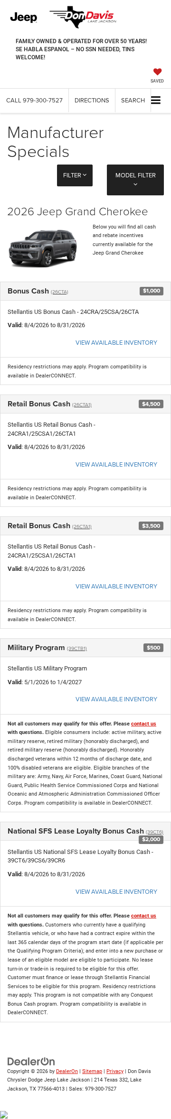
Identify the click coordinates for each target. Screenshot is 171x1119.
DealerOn (67, 1071)
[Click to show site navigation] (156, 101)
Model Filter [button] (135, 175)
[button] (34, 100)
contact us (143, 724)
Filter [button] (73, 175)
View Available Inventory (116, 342)
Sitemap (92, 1071)
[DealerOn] (31, 1060)
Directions (92, 100)
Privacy (115, 1071)
